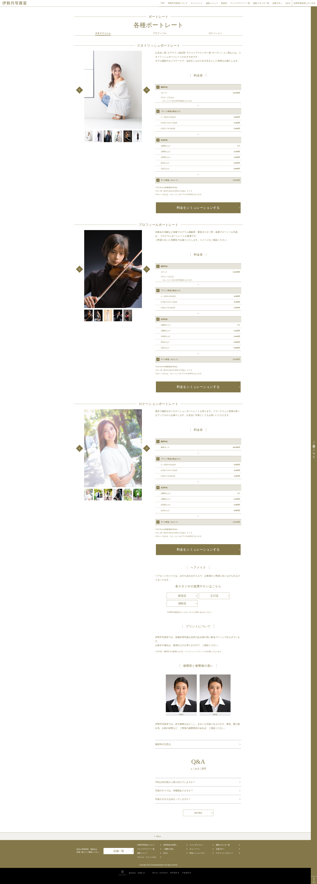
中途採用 (185, 873)
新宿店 (182, 595)
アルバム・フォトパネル (146, 857)
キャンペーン (197, 3)
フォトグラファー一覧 (240, 3)
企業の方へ (277, 3)
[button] (79, 90)
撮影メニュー (212, 3)
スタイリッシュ (103, 33)
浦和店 (182, 603)
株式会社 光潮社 (136, 873)
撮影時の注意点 (163, 744)
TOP (162, 3)
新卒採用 (173, 873)
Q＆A (287, 3)
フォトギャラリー (196, 845)
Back (158, 836)
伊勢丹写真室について (178, 3)
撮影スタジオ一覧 (261, 3)
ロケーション (215, 33)
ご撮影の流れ (168, 849)
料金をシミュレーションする (198, 208)
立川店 (214, 595)
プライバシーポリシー (224, 853)
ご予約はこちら (314, 448)
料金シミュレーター (197, 853)
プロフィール (159, 33)
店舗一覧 (118, 851)
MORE (198, 812)
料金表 (224, 3)
